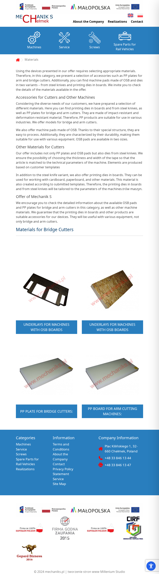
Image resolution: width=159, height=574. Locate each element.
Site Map (59, 484)
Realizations (117, 21)
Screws (94, 47)
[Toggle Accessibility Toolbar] (151, 566)
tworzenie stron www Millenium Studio (96, 572)
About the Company (88, 21)
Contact (137, 21)
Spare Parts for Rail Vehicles (125, 46)
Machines (34, 47)
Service (64, 47)
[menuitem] (130, 15)
